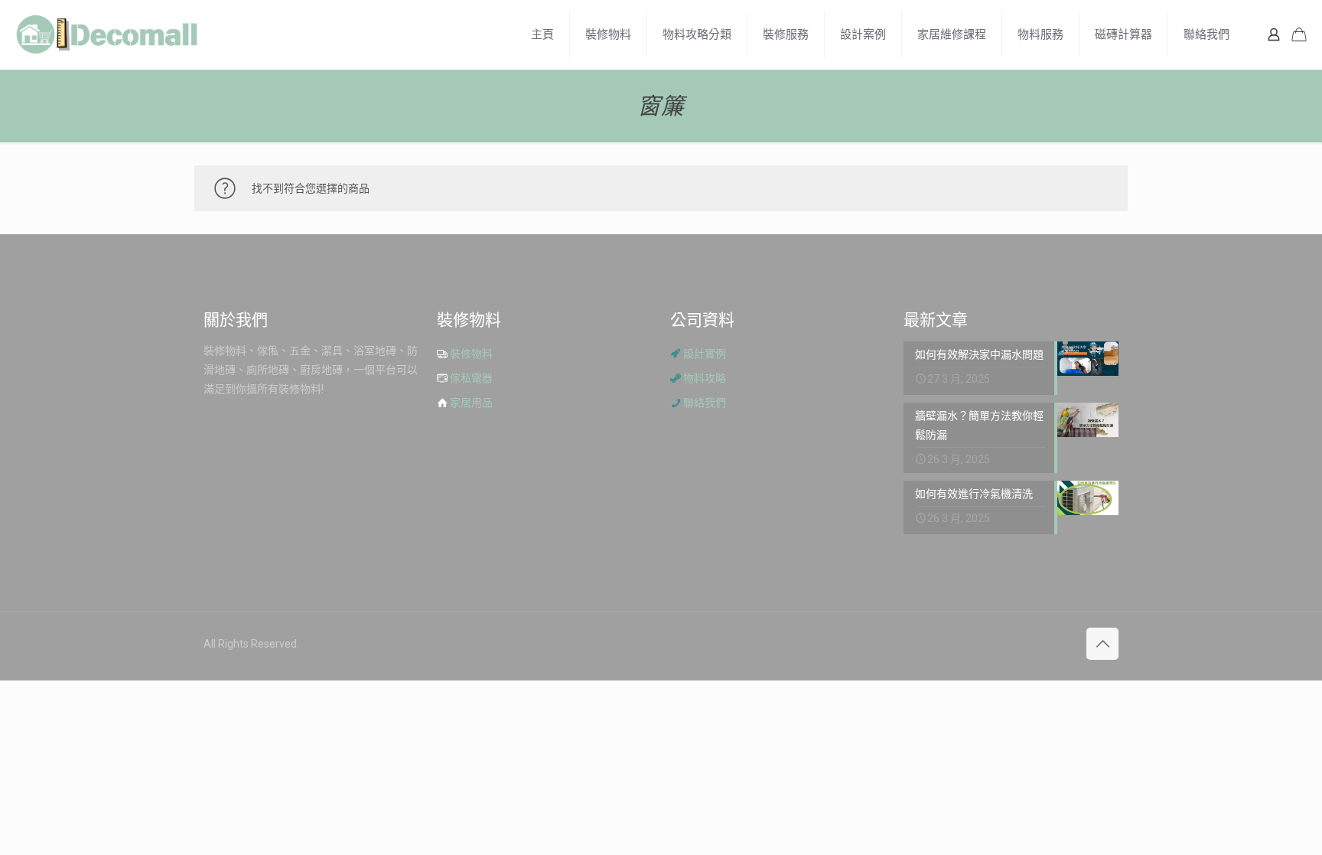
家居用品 (471, 402)
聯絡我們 (704, 402)
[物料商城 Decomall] (107, 34)
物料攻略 (704, 378)
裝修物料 (471, 354)
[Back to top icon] (1102, 644)
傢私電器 (471, 378)
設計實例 (704, 354)
